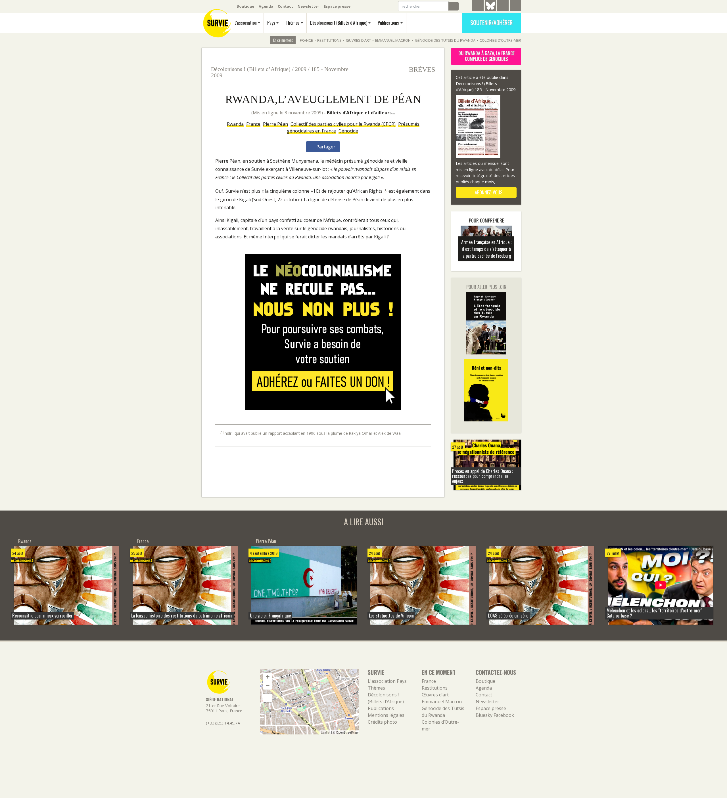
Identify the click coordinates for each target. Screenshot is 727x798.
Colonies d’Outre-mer (500, 40)
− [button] (268, 685)
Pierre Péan (275, 124)
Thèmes (293, 22)
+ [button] (268, 676)
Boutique (245, 6)
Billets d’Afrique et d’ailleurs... (361, 113)
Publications (388, 22)
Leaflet (325, 732)
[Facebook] (503, 6)
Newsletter (308, 6)
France (306, 40)
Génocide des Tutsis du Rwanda (445, 40)
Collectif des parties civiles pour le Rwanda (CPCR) (343, 124)
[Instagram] (515, 6)
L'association (246, 22)
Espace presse (337, 6)
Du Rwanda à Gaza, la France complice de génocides (486, 56)
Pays (271, 22)
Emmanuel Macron (393, 40)
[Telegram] (478, 6)
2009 (300, 69)
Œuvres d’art (358, 40)
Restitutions (329, 40)
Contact (285, 6)
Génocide (348, 131)
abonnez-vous (488, 192)
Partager (325, 147)
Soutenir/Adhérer (491, 22)
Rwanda (235, 124)
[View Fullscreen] (267, 698)
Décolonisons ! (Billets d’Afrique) (338, 22)
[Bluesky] (490, 9)
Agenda (266, 6)
